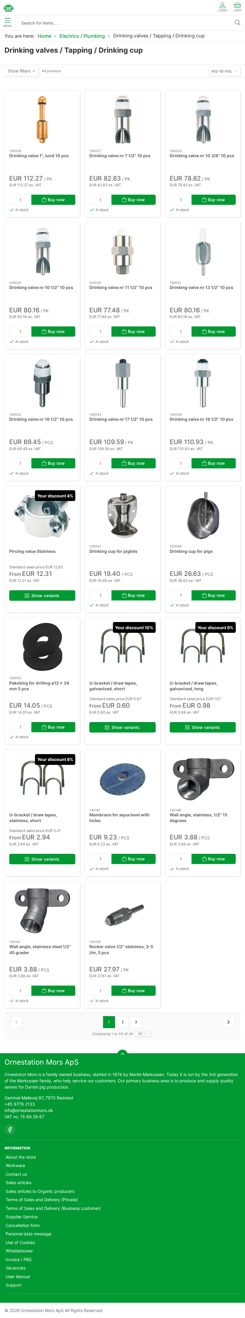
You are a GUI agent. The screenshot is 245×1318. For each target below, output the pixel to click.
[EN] (8, 7)
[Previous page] (16, 1022)
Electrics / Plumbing (82, 36)
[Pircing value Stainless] (42, 515)
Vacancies (15, 1267)
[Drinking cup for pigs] (203, 515)
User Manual (18, 1276)
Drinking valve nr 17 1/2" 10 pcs (121, 419)
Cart (237, 10)
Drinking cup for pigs (191, 551)
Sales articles (18, 1182)
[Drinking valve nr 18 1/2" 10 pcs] (203, 383)
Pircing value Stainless (32, 551)
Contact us (16, 1174)
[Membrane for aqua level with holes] (122, 779)
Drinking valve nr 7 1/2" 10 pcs (120, 155)
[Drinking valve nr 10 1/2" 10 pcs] (42, 251)
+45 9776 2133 (19, 1104)
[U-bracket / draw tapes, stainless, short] (42, 779)
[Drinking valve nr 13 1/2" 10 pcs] (203, 251)
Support (14, 1284)
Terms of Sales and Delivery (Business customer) (53, 1208)
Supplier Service (22, 1216)
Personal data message (28, 1233)
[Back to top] (122, 1055)
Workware (15, 1165)
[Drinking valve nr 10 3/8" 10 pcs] (203, 120)
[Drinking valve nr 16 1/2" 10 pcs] (42, 383)
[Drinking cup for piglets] (122, 515)
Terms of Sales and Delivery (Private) (42, 1199)
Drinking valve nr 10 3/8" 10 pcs (202, 155)
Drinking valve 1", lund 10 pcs (39, 155)
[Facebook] (9, 1129)
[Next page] (229, 1022)
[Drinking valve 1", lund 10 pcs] (42, 120)
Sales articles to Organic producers (40, 1191)
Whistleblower (19, 1250)
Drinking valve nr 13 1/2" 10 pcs (201, 287)
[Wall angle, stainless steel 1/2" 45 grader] (42, 911)
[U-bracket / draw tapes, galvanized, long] (203, 647)
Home (44, 36)
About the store (21, 1157)
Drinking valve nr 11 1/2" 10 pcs (120, 287)
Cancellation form (23, 1225)
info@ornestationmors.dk (28, 1110)
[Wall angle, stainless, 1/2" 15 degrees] (203, 779)
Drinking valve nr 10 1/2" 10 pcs (41, 287)
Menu (7, 26)
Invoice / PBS (19, 1259)
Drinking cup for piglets (113, 551)
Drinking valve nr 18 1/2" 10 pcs (201, 419)
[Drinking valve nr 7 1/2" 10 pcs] (122, 120)
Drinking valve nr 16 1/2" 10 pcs (41, 419)
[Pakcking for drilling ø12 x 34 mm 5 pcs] (42, 647)
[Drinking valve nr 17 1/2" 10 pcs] (122, 383)
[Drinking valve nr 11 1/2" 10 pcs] (122, 251)
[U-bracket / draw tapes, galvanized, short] (122, 647)
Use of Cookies (20, 1242)
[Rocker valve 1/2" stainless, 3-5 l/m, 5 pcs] (122, 911)
